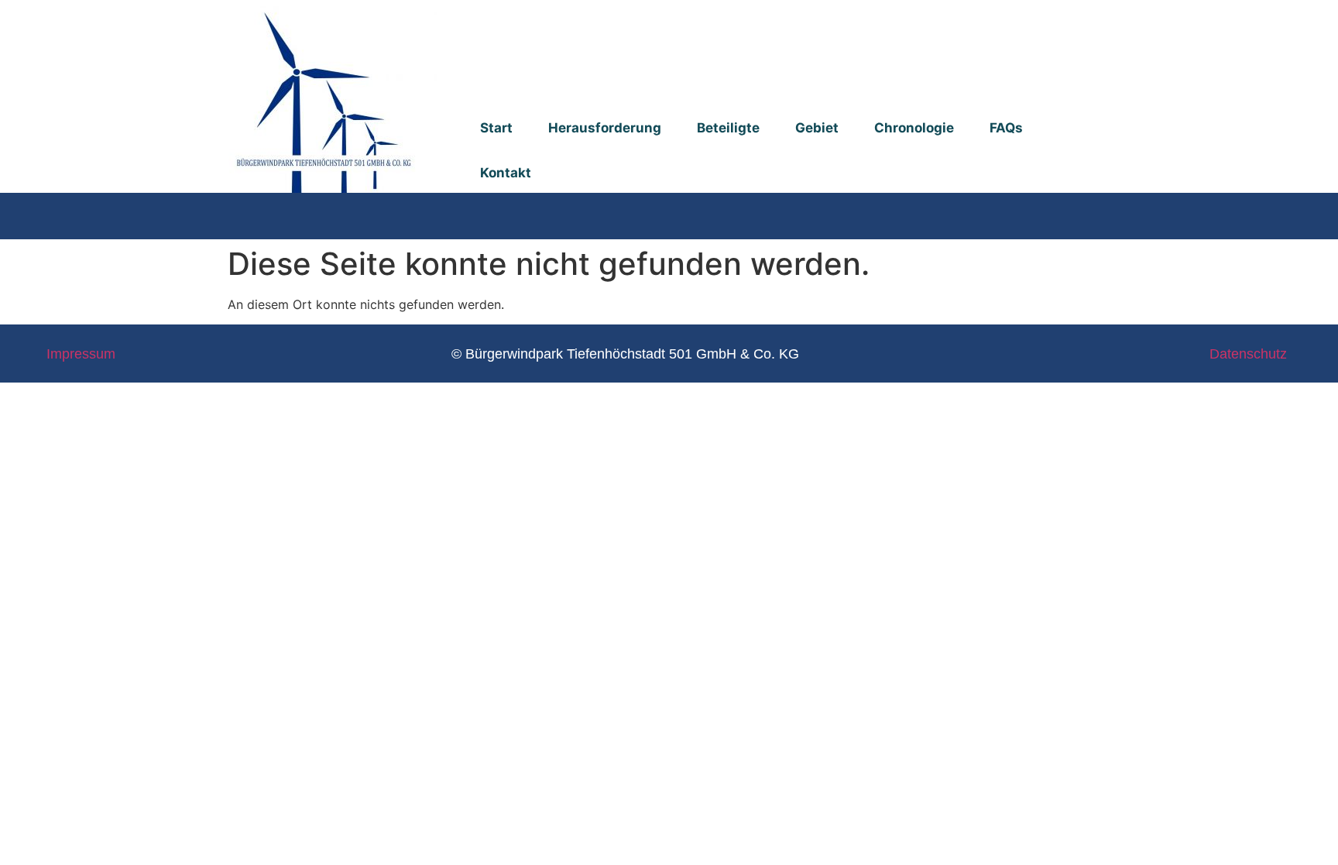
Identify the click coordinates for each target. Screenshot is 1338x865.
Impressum (80, 354)
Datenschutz (1248, 354)
